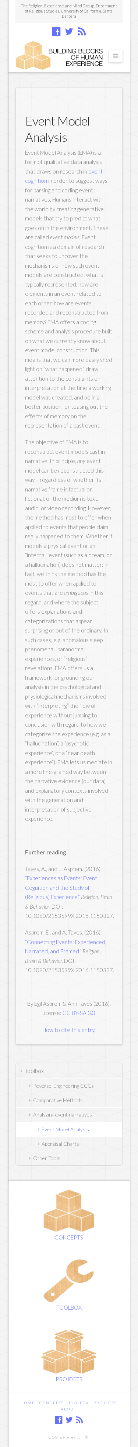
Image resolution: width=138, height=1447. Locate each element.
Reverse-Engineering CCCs (63, 1086)
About (69, 1409)
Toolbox (34, 1070)
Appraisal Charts (60, 1144)
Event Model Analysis (65, 1129)
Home (28, 1402)
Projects (105, 1402)
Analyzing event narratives (62, 1114)
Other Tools (46, 1158)
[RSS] (81, 31)
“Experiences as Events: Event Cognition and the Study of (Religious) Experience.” (61, 887)
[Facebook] (56, 31)
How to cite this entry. (68, 1029)
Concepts (51, 1402)
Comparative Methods (58, 1100)
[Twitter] (68, 31)
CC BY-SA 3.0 (79, 1012)
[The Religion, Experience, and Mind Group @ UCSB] (61, 56)
